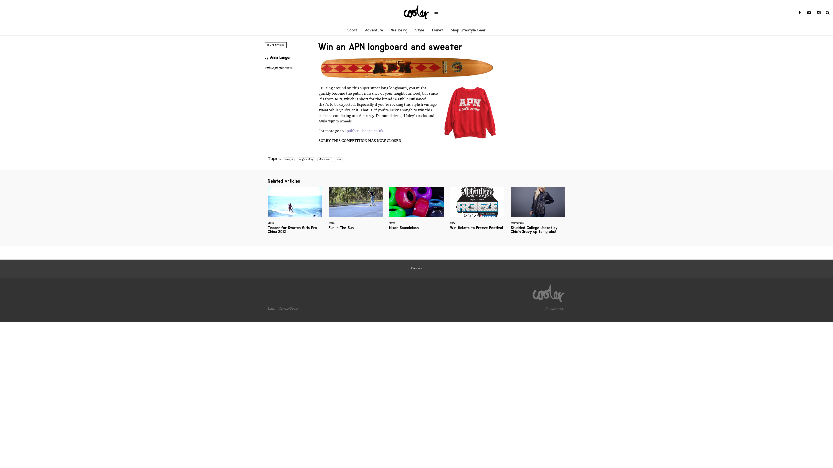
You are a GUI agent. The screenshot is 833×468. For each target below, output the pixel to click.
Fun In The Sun (356, 211)
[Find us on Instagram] (819, 13)
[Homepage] (549, 292)
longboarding (306, 159)
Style (420, 30)
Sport (352, 30)
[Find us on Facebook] (800, 13)
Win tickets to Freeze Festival (477, 211)
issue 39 (288, 159)
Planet (437, 30)
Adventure (374, 30)
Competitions (276, 45)
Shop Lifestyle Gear (468, 30)
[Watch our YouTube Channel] (809, 13)
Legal (271, 308)
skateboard (325, 159)
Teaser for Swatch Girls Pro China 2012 (295, 213)
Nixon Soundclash (416, 211)
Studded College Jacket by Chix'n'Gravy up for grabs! (538, 213)
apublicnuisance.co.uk (364, 131)
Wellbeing (399, 30)
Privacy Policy (288, 308)
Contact (416, 268)
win (339, 159)
